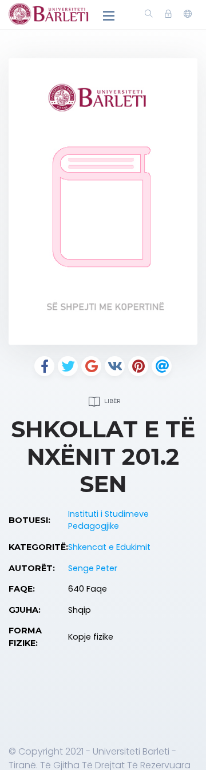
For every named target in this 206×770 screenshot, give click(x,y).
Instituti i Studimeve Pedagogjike (108, 520)
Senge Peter (92, 568)
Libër (111, 401)
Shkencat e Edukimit (109, 547)
